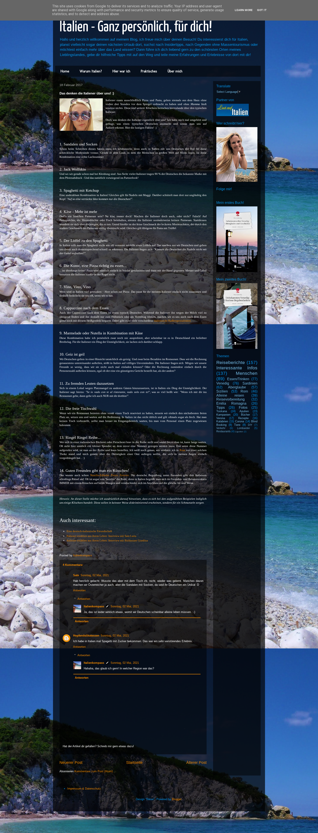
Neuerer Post (70, 762)
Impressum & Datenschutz (84, 788)
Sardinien (250, 383)
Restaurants (223, 431)
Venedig (222, 383)
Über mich (174, 71)
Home (64, 71)
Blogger (176, 799)
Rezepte (243, 418)
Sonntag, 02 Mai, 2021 (94, 575)
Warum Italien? (91, 71)
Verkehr (220, 428)
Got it (262, 10)
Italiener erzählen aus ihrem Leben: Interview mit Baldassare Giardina (107, 540)
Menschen (246, 373)
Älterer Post (196, 762)
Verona (220, 418)
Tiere (237, 424)
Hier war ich (121, 71)
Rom (182, 450)
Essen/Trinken (238, 379)
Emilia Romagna (231, 403)
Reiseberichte (230, 362)
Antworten (79, 590)
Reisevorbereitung (230, 399)
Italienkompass (94, 606)
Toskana (221, 411)
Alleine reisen (230, 395)
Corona (239, 421)
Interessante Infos (236, 367)
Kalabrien (222, 421)
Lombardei (243, 428)
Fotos (243, 407)
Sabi (76, 575)
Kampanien (223, 414)
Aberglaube (237, 387)
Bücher (245, 414)
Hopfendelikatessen (86, 635)
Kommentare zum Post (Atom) (93, 771)
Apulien (244, 411)
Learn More (244, 10)
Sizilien (222, 391)
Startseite (134, 762)
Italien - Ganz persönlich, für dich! (135, 27)
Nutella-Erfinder (109, 475)
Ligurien (239, 431)
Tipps (220, 407)
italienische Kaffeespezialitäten (172, 320)
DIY (250, 424)
